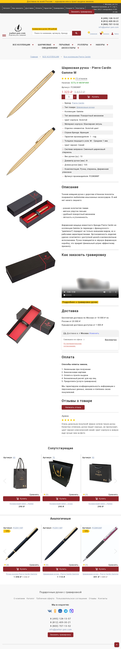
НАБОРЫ (100, 45)
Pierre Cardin (78, 103)
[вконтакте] (50, 611)
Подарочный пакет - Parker (22, 504)
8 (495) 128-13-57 (110, 18)
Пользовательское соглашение (71, 598)
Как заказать (17, 8)
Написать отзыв (73, 407)
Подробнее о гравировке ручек (80, 302)
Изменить (94, 333)
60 (14, 457)
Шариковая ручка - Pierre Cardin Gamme (61, 574)
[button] (5, 481)
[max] (71, 611)
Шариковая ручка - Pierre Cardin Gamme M (100, 574)
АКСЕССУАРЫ (69, 48)
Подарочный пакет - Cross (61, 504)
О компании (19, 598)
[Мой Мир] (60, 611)
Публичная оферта (45, 598)
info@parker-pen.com (109, 27)
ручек (44, 29)
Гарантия (48, 8)
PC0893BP (97, 528)
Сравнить (34, 494)
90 (93, 457)
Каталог (6, 8)
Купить (95, 97)
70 (53, 457)
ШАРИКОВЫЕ (44, 45)
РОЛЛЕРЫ (83, 45)
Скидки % (70, 8)
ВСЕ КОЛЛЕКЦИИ (21, 45)
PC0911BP (57, 528)
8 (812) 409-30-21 (110, 21)
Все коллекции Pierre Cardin (77, 57)
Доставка (29, 8)
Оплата (39, 8)
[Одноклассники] (55, 611)
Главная (34, 57)
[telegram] (66, 611)
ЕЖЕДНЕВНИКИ (49, 48)
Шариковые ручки (85, 107)
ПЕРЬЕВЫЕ (64, 45)
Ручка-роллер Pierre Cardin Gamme (21, 574)
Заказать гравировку (81, 12)
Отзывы (92, 598)
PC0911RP (18, 528)
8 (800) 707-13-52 (110, 24)
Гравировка (59, 8)
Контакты (80, 8)
